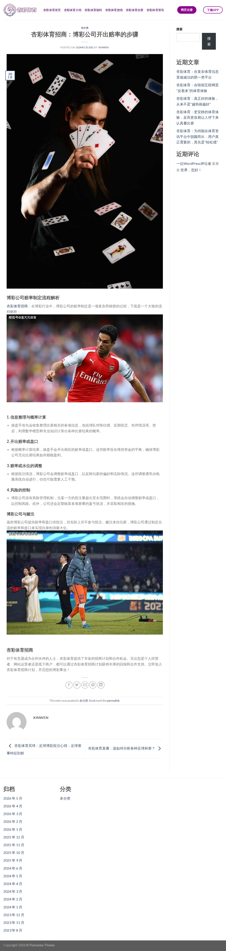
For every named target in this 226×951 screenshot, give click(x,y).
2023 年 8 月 (12, 930)
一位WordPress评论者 (193, 163)
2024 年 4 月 (12, 883)
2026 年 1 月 (12, 829)
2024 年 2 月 (12, 899)
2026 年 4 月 (12, 806)
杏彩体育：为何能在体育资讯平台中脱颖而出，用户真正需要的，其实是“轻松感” (197, 136)
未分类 (85, 27)
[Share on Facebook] (69, 685)
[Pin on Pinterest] (92, 685)
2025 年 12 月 (13, 837)
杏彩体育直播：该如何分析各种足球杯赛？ (122, 748)
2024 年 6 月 (12, 868)
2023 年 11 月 (13, 922)
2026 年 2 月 (12, 821)
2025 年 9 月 (12, 860)
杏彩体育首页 (52, 10)
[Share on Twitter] (77, 685)
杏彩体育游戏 (114, 10)
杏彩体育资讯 (155, 10)
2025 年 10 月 (13, 852)
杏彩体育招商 (17, 306)
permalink (113, 700)
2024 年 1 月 (12, 907)
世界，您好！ (191, 170)
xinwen (103, 47)
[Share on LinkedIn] (101, 685)
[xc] (20, 9)
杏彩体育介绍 (73, 10)
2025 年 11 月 (13, 845)
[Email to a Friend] (85, 685)
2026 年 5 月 (12, 798)
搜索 (179, 29)
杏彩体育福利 (93, 10)
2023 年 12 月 (13, 915)
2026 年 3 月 (12, 814)
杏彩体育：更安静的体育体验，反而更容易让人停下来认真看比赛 (197, 117)
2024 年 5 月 (12, 876)
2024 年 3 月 (12, 891)
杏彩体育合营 (134, 10)
